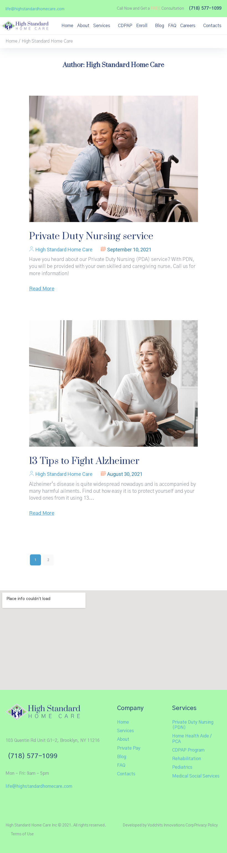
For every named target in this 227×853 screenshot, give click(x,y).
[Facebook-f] (9, 802)
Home (11, 41)
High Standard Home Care (63, 249)
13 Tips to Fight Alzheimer (84, 461)
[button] (35, 9)
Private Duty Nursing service (91, 236)
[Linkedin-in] (37, 802)
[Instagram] (23, 802)
